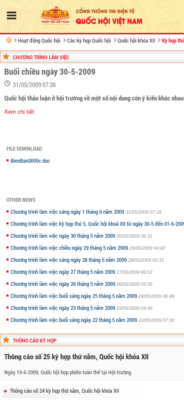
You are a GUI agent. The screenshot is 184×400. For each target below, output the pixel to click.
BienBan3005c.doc (30, 160)
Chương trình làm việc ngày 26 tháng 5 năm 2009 (63, 284)
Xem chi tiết (19, 112)
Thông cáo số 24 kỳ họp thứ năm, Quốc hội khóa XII (64, 390)
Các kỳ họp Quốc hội (89, 40)
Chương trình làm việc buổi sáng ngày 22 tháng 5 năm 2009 (74, 320)
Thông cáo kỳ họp (34, 340)
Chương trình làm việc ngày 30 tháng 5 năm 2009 (63, 235)
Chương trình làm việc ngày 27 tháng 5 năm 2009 (63, 272)
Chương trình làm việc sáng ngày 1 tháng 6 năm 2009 (68, 211)
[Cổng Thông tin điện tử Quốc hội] (9, 39)
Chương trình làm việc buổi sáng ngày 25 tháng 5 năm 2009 (74, 296)
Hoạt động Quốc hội (39, 40)
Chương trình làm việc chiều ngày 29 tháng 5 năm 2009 (70, 248)
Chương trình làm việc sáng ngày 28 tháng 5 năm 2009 (69, 260)
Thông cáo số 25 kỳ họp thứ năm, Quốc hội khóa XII (76, 356)
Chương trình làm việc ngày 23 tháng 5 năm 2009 (63, 308)
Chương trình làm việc (41, 57)
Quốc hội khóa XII (136, 40)
